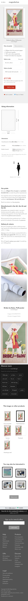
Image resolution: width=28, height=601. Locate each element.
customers (22, 220)
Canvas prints (18, 541)
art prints (19, 55)
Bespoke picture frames (13, 592)
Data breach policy (8, 579)
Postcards (17, 545)
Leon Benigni (14, 41)
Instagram (17, 566)
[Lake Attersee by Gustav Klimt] (7, 472)
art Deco (13, 375)
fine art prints (16, 202)
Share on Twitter (19, 94)
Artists (16, 560)
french (19, 378)
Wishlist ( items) (7, 560)
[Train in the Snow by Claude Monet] (21, 485)
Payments (5, 543)
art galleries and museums (14, 215)
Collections (18, 562)
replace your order (14, 241)
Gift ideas (5, 558)
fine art (12, 378)
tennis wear (5, 394)
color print (4, 378)
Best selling (18, 556)
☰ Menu (3, 2)
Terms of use (6, 577)
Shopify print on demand (7, 596)
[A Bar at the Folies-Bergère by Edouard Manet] (21, 473)
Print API (3, 591)
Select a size (13, 59)
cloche (20, 375)
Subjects (17, 558)
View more (14, 497)
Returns (5, 547)
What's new (18, 549)
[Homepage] (14, 2)
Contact (5, 537)
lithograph (14, 390)
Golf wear (4, 386)
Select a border (8, 68)
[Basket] (26, 2)
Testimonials (6, 541)
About (4, 539)
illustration (12, 386)
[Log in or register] (23, 2)
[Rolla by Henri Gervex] (7, 485)
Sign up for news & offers (14, 519)
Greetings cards (19, 547)
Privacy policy (6, 575)
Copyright (5, 581)
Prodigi (8, 591)
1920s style (5, 375)
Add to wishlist (8, 94)
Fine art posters (19, 537)
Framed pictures (19, 539)
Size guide (20, 59)
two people (14, 394)
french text (4, 382)
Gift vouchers (6, 556)
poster (22, 390)
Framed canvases (19, 543)
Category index (19, 564)
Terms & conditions (8, 573)
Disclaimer (5, 583)
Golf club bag (14, 382)
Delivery (3, 233)
